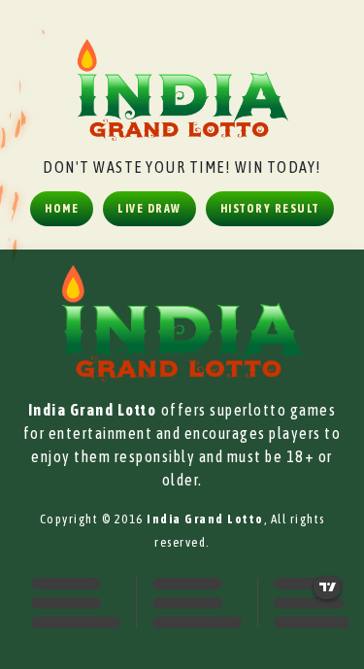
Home (62, 209)
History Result (269, 209)
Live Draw (149, 209)
